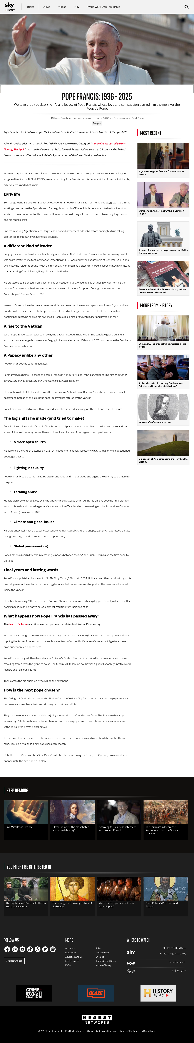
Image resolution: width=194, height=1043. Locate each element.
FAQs (68, 965)
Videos (62, 6)
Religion (97, 123)
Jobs (98, 948)
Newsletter (70, 952)
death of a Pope (17, 624)
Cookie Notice (72, 961)
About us (70, 948)
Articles (30, 6)
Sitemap (100, 957)
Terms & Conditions (105, 961)
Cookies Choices (14, 960)
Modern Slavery (103, 965)
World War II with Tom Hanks (103, 6)
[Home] (9, 7)
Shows (46, 6)
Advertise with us (73, 957)
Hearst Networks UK (56, 1031)
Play (76, 6)
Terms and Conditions (144, 1031)
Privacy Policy (102, 952)
